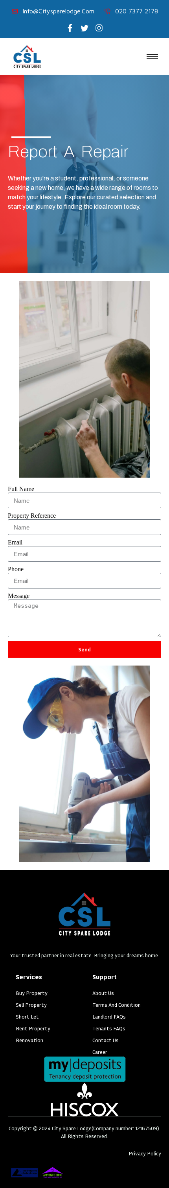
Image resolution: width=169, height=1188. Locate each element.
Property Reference (32, 515)
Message (18, 595)
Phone (16, 569)
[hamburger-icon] (152, 56)
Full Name (21, 488)
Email (15, 542)
